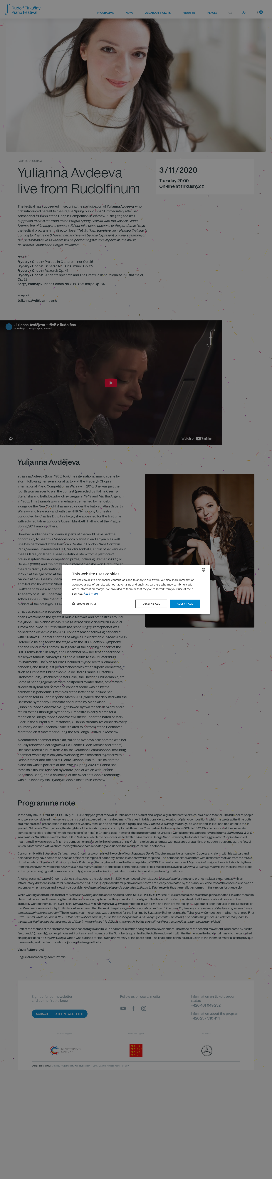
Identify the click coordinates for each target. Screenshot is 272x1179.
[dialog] (136, 589)
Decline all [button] (151, 603)
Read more (91, 593)
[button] (84, 604)
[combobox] (203, 569)
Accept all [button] (185, 603)
